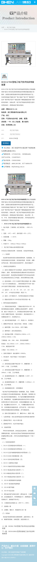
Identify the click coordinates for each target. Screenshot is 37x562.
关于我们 (9, 548)
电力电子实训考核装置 (9, 391)
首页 (2, 27)
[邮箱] (34, 493)
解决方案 (15, 546)
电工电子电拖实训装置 (23, 102)
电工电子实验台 (9, 247)
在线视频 (24, 546)
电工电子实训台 (15, 134)
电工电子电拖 (11, 27)
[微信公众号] (34, 498)
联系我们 (6, 143)
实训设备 (16, 220)
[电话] (34, 488)
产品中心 (5, 546)
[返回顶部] (34, 503)
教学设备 (6, 303)
